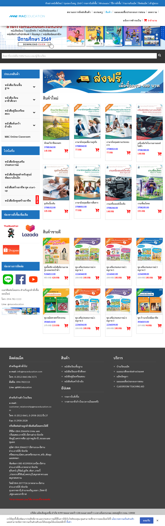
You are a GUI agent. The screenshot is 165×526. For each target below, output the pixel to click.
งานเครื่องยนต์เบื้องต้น (116, 203)
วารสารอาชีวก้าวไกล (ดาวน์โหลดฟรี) (81, 401)
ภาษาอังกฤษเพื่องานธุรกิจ (86, 142)
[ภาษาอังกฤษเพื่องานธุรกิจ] (87, 121)
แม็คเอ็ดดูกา (122, 376)
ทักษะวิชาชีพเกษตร (52, 143)
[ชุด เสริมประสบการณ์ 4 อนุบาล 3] (118, 301)
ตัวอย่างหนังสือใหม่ (53, 3)
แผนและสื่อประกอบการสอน (129, 12)
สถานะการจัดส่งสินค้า (79, 12)
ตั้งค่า (68, 521)
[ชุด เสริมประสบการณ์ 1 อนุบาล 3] (87, 301)
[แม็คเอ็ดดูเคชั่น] (27, 16)
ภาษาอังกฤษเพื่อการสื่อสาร (86, 202)
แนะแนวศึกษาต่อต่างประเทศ (130, 371)
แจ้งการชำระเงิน (132, 20)
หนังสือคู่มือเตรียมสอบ (74, 376)
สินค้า (109, 12)
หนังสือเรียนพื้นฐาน (73, 366)
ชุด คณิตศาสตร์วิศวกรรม (54, 317)
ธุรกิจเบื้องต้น (49, 203)
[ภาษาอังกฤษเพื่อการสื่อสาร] (87, 182)
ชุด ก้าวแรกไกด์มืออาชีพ (148, 317)
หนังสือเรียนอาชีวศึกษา (75, 371)
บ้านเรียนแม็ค (123, 366)
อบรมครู (98, 12)
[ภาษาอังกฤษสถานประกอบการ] (118, 121)
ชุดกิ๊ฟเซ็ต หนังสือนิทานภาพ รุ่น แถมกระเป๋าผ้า (56, 268)
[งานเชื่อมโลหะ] (149, 182)
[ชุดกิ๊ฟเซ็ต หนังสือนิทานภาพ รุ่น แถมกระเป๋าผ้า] (56, 251)
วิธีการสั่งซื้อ (116, 3)
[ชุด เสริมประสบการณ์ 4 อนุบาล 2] (87, 251)
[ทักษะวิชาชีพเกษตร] (56, 122)
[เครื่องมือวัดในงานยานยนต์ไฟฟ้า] (149, 122)
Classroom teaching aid (130, 386)
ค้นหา (159, 56)
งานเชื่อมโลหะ (144, 203)
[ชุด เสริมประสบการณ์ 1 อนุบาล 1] (118, 251)
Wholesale (104, 3)
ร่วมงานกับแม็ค (129, 3)
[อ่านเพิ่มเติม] (66, 151)
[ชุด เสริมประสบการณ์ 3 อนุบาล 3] (149, 251)
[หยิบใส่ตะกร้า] (159, 154)
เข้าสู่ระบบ (153, 3)
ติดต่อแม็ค (142, 3)
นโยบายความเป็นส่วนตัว (123, 518)
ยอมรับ (146, 520)
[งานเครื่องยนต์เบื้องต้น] (118, 182)
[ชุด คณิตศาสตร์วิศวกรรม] (56, 301)
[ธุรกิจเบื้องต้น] (56, 182)
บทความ (152, 12)
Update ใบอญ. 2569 (73, 3)
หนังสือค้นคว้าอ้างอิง (73, 381)
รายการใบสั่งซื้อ (90, 3)
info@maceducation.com (29, 371)
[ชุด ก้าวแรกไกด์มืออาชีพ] (149, 301)
